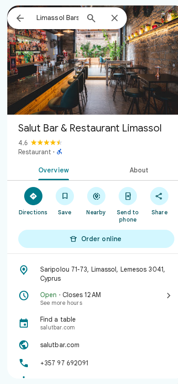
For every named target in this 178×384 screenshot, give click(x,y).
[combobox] (58, 17)
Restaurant (34, 152)
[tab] (51, 169)
